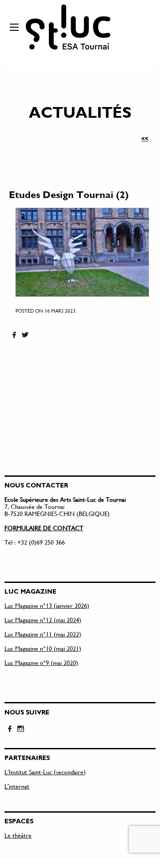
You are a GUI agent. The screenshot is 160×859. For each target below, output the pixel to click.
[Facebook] (14, 335)
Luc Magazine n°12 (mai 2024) (42, 619)
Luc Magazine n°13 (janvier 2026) (46, 605)
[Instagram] (20, 729)
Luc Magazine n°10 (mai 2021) (42, 648)
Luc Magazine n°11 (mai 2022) (42, 634)
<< (144, 138)
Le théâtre (18, 835)
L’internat (16, 786)
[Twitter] (25, 335)
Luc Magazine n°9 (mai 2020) (41, 662)
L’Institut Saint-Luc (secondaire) (45, 771)
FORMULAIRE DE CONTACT (43, 528)
